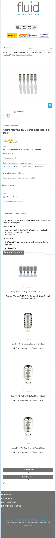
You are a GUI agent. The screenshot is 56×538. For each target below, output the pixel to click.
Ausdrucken (9, 185)
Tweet (7, 167)
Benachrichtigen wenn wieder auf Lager (17, 163)
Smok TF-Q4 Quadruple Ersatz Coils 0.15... (28, 344)
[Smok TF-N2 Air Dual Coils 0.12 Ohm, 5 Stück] (28, 374)
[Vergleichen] (21, 300)
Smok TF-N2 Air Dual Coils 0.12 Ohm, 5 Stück (28, 396)
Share (17, 167)
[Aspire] (10, 140)
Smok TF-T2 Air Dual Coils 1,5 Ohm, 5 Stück (28, 448)
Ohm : (5, 193)
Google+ (28, 167)
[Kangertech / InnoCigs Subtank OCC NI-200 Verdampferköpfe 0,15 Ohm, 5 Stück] (28, 270)
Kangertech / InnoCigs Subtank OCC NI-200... (28, 292)
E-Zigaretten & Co (21, 53)
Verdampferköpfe (38, 53)
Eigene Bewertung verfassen (13, 173)
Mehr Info (8, 213)
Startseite (6, 53)
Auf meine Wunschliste (15, 202)
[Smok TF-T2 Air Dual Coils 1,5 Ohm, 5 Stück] (28, 426)
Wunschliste (28, 477)
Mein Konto (6, 495)
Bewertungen (21, 213)
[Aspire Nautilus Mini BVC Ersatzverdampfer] (8, 116)
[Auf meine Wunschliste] (9, 300)
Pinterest (40, 167)
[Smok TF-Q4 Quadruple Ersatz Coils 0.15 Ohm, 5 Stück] (28, 322)
